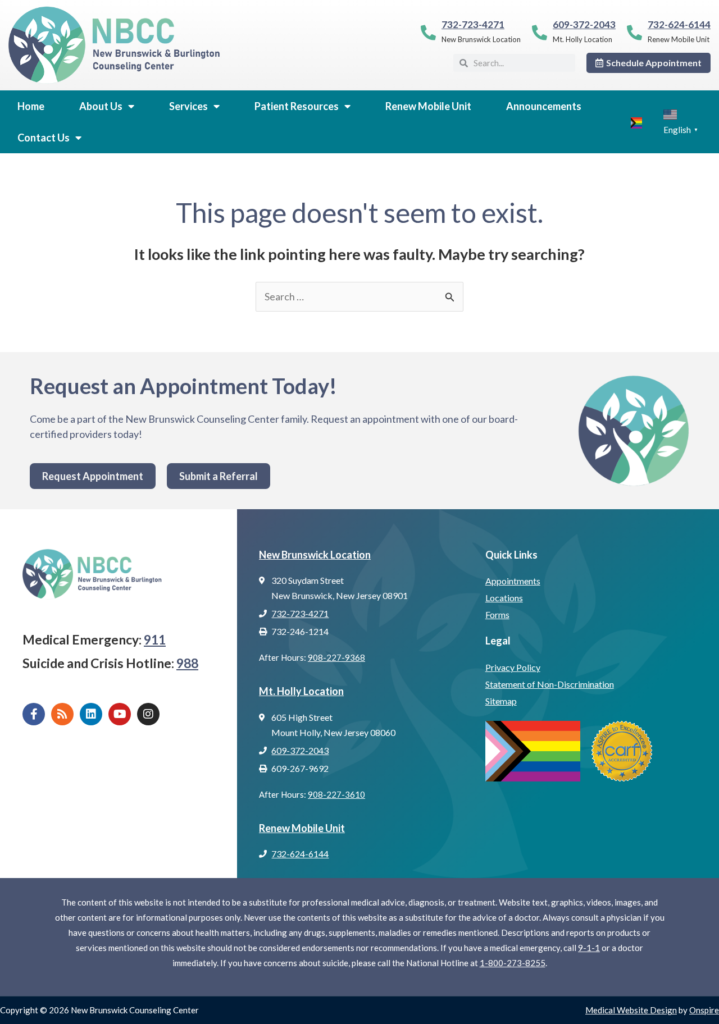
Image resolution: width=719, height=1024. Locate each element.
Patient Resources (296, 106)
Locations (504, 597)
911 (155, 639)
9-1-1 (589, 948)
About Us (100, 106)
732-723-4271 (473, 24)
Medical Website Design (631, 1010)
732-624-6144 (679, 24)
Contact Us (43, 137)
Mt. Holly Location (301, 691)
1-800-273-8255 (512, 963)
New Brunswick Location (315, 554)
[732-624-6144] (634, 32)
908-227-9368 (336, 657)
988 (187, 663)
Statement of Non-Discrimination (549, 684)
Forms (497, 614)
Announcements (543, 106)
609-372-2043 (584, 24)
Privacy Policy (512, 667)
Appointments (512, 580)
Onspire (704, 1010)
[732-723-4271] (428, 32)
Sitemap (501, 701)
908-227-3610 (336, 794)
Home (30, 106)
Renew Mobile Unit (428, 106)
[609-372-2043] (539, 32)
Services (188, 106)
